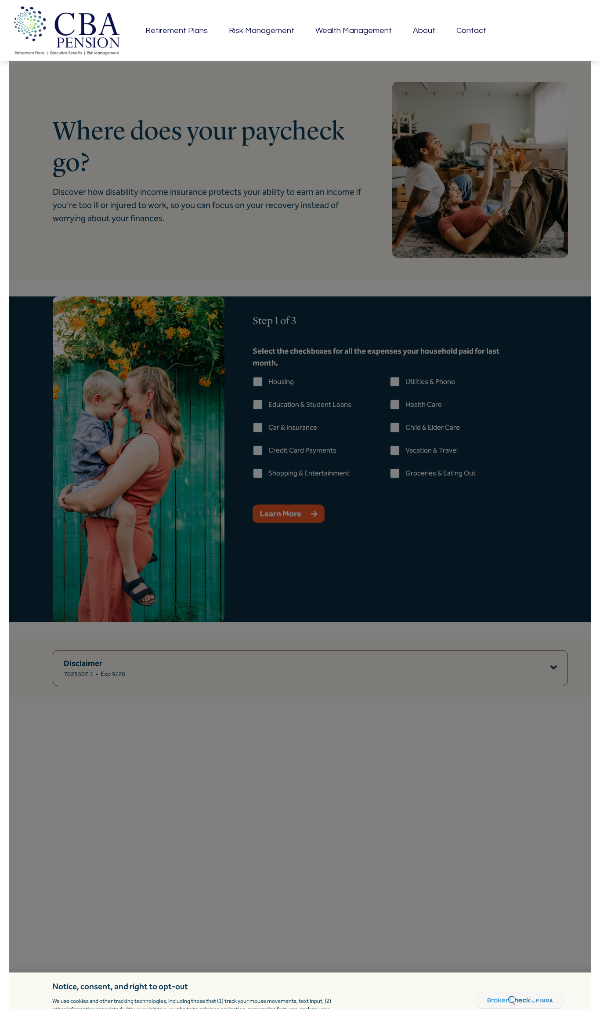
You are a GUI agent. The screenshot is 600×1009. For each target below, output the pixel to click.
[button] (176, 30)
